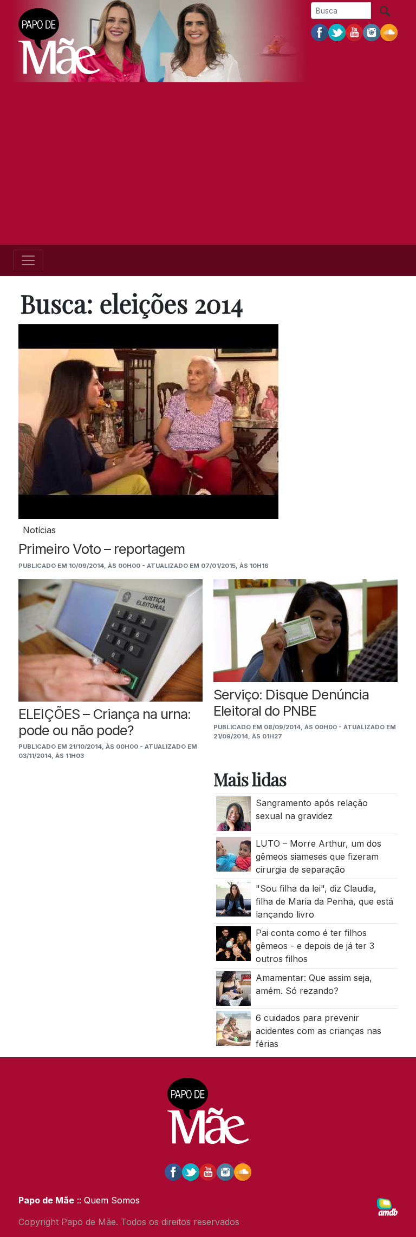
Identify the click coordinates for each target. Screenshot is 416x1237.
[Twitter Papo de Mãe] (337, 32)
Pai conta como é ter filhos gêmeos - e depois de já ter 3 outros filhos (315, 945)
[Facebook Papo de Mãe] (319, 32)
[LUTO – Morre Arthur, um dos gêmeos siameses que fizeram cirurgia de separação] (233, 853)
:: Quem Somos (107, 1200)
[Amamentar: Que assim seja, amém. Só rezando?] (233, 987)
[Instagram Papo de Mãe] (371, 32)
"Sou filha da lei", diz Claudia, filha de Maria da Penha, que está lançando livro (324, 901)
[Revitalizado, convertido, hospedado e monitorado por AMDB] (387, 1206)
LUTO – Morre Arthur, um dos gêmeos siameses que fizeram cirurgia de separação (318, 856)
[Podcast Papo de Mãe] (389, 32)
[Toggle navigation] (28, 260)
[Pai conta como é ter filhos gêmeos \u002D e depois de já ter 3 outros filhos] (233, 942)
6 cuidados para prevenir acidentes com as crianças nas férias (318, 1030)
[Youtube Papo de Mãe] (354, 32)
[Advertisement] (208, 163)
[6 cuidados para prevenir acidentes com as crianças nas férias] (233, 1028)
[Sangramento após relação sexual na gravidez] (233, 813)
